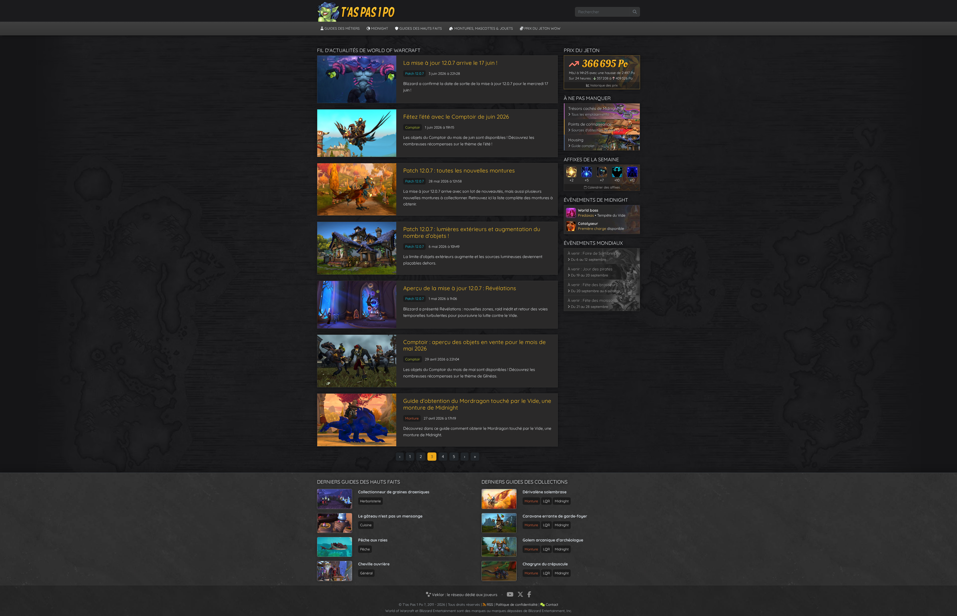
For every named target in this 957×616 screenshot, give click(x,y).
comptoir (412, 127)
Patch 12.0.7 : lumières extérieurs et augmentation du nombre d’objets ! (471, 232)
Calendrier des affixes (603, 187)
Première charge (592, 228)
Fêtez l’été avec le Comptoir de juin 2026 (456, 116)
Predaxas (586, 215)
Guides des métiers (341, 28)
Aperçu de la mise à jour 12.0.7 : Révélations (459, 288)
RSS (489, 604)
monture (412, 418)
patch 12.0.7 (414, 73)
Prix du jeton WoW (541, 28)
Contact (551, 604)
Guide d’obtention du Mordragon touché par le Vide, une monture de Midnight (477, 404)
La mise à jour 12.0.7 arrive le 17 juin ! (450, 62)
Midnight (379, 28)
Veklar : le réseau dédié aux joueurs (464, 594)
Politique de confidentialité (517, 604)
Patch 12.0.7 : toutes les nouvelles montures (459, 170)
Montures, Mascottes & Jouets (483, 28)
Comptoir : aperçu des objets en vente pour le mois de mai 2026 (474, 345)
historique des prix (603, 85)
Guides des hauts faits (420, 28)
